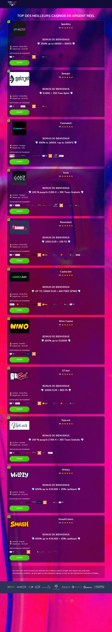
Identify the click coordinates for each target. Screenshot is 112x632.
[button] (19, 62)
